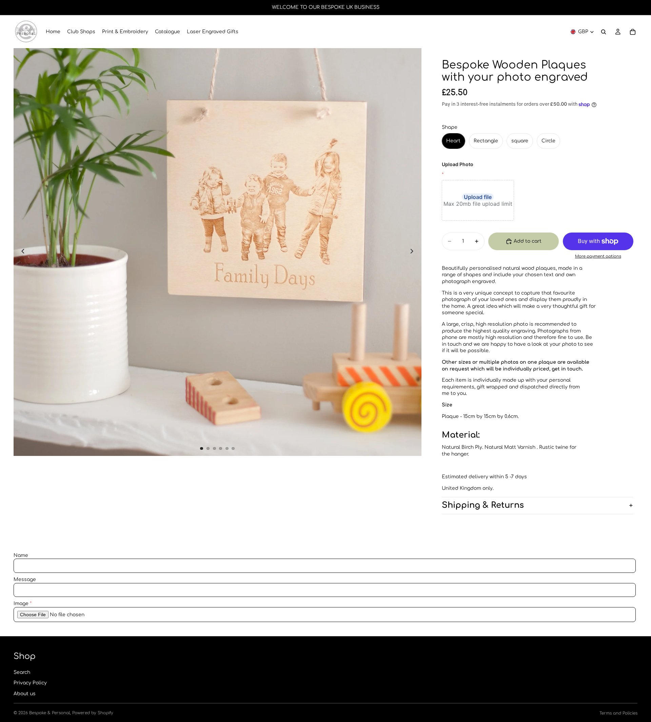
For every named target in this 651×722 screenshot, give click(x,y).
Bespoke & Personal (49, 712)
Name (21, 555)
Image (21, 603)
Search (22, 672)
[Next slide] (414, 252)
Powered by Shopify (92, 712)
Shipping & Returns (483, 505)
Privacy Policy (30, 682)
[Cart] (632, 31)
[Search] (603, 31)
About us (25, 693)
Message (25, 579)
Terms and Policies (618, 713)
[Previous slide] (21, 252)
